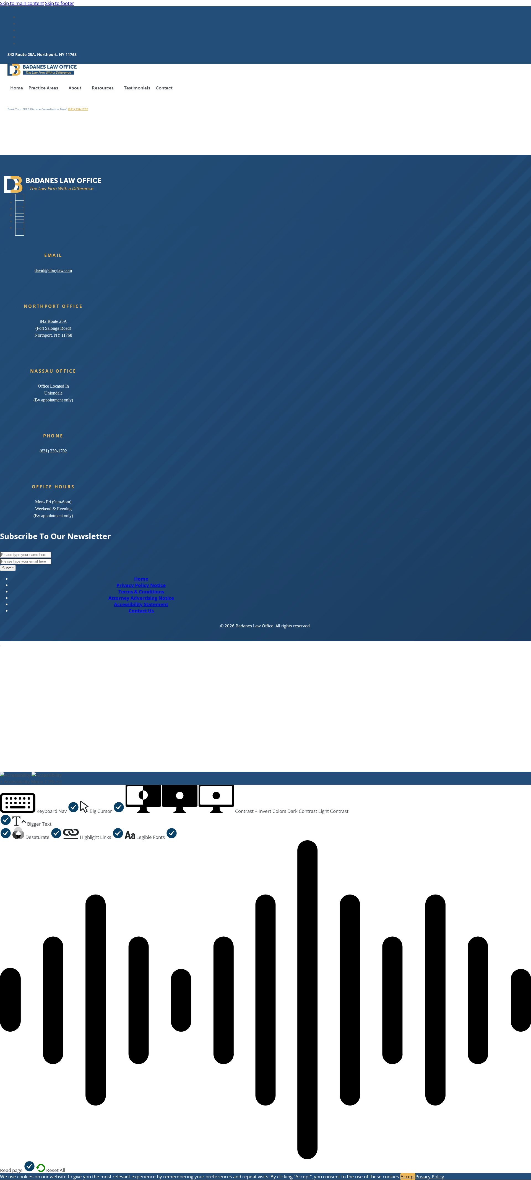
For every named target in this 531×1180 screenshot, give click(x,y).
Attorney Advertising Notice (141, 598)
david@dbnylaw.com (53, 270)
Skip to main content (22, 3)
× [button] (1, 781)
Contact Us (141, 610)
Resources (102, 88)
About (75, 88)
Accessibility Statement (141, 604)
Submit (8, 568)
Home (16, 88)
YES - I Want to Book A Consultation (69, 758)
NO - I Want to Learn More (171, 758)
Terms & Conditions (141, 591)
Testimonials (137, 88)
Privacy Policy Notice (141, 585)
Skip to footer (59, 3)
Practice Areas (43, 88)
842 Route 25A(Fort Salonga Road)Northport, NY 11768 (53, 328)
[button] (39, 811)
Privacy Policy (429, 1176)
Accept (407, 1176)
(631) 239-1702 (78, 109)
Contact (164, 88)
